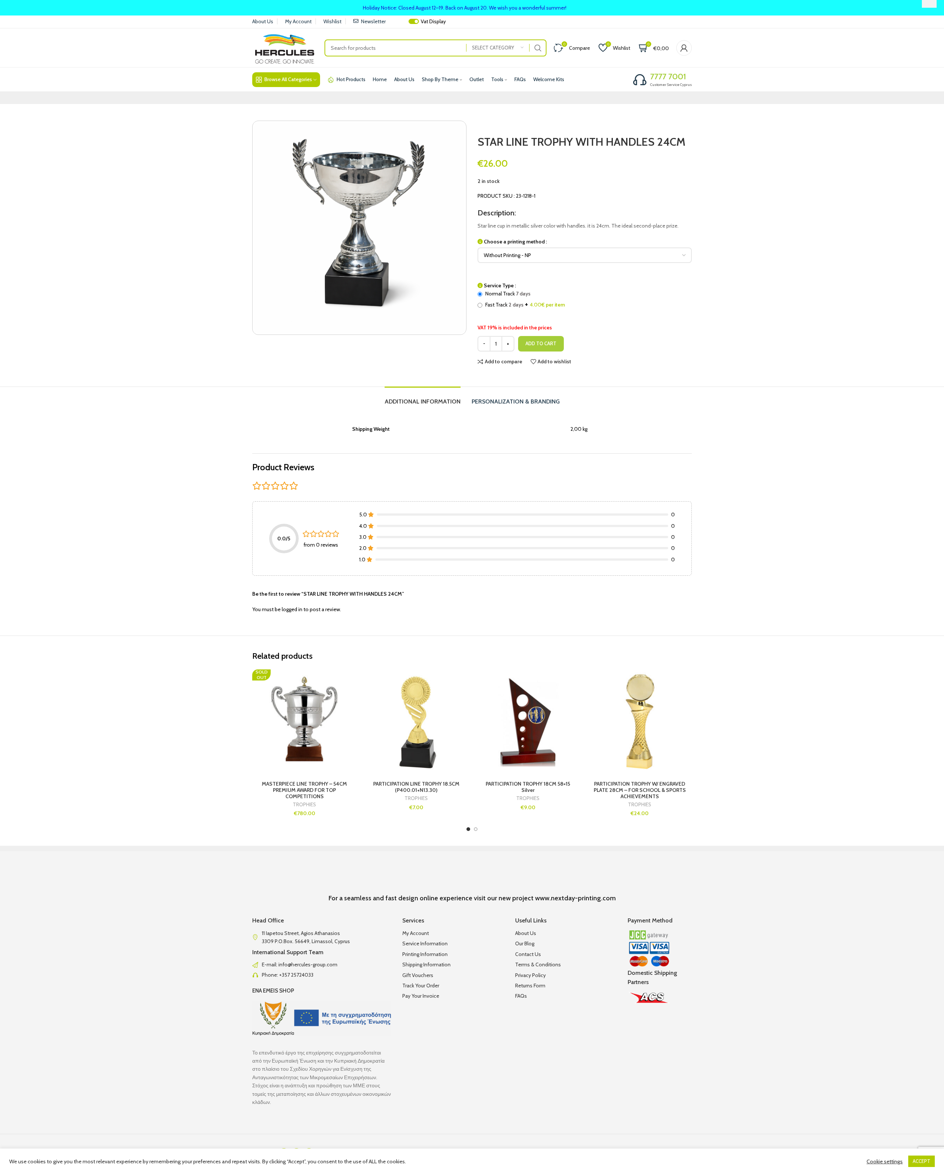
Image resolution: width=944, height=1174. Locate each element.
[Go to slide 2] (476, 829)
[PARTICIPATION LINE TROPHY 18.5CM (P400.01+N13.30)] (416, 721)
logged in (292, 609)
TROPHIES (304, 804)
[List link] (321, 964)
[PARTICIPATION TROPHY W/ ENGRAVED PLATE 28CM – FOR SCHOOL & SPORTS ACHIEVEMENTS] (639, 721)
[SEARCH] (538, 47)
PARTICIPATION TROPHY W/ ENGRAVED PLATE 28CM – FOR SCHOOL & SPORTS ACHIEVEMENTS (640, 790)
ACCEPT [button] (921, 1161)
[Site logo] (284, 47)
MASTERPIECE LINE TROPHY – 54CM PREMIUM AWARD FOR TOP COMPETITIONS (304, 790)
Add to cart (540, 343)
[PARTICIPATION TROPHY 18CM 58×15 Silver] (528, 721)
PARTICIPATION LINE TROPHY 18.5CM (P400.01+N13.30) (416, 786)
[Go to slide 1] (468, 829)
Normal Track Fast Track (524, 299)
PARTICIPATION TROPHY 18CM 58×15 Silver (528, 786)
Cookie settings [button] (885, 1161)
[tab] (423, 398)
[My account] (684, 48)
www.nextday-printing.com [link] (575, 898)
